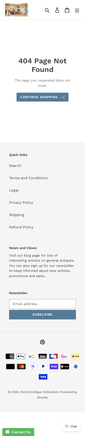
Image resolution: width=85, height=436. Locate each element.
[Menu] (77, 10)
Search (15, 165)
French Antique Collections (39, 392)
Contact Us (20, 432)
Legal (14, 190)
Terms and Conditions (28, 178)
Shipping (16, 215)
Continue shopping (39, 97)
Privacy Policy (21, 202)
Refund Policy (21, 227)
